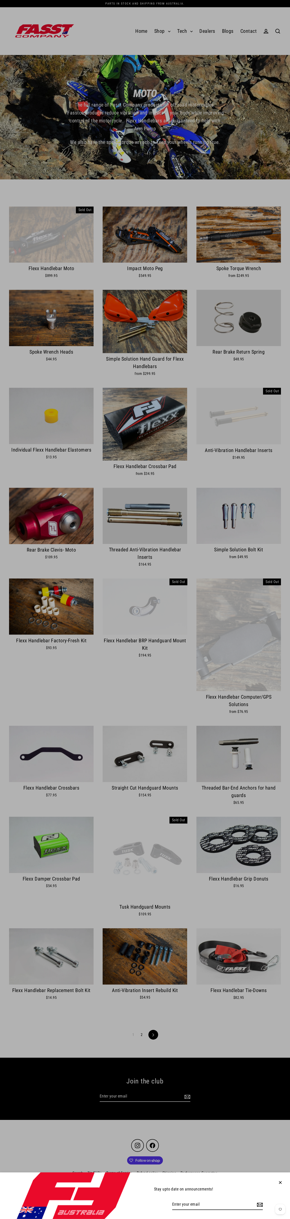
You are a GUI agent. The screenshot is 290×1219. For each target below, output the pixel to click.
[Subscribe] (259, 1204)
